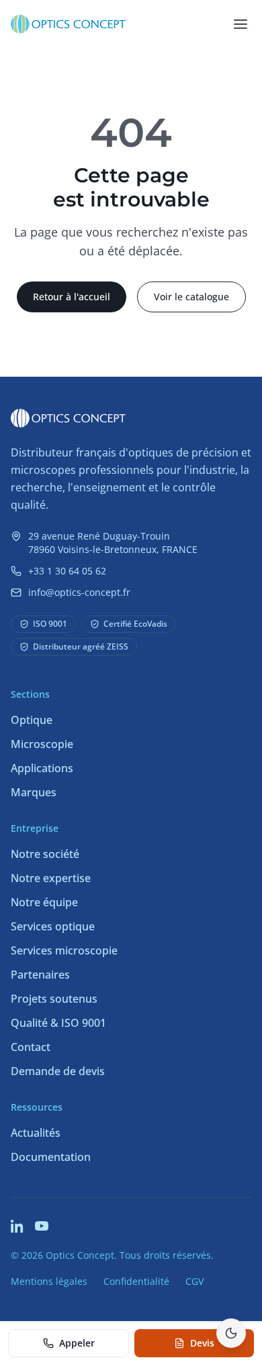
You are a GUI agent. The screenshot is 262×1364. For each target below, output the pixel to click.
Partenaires (40, 974)
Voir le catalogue (191, 296)
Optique (31, 719)
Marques (33, 792)
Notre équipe (44, 902)
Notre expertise (51, 878)
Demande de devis (58, 1071)
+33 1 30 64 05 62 (67, 570)
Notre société (45, 854)
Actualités (35, 1132)
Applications (42, 768)
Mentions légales (49, 1281)
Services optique (53, 926)
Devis (202, 1343)
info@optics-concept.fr (79, 592)
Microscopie (42, 744)
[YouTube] (41, 1226)
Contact (30, 1047)
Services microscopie (64, 950)
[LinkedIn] (17, 1226)
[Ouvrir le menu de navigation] (240, 24)
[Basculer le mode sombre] (231, 1333)
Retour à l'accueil (71, 296)
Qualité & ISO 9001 (58, 1022)
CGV (194, 1281)
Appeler (77, 1343)
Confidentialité (136, 1281)
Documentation (51, 1157)
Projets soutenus (54, 998)
